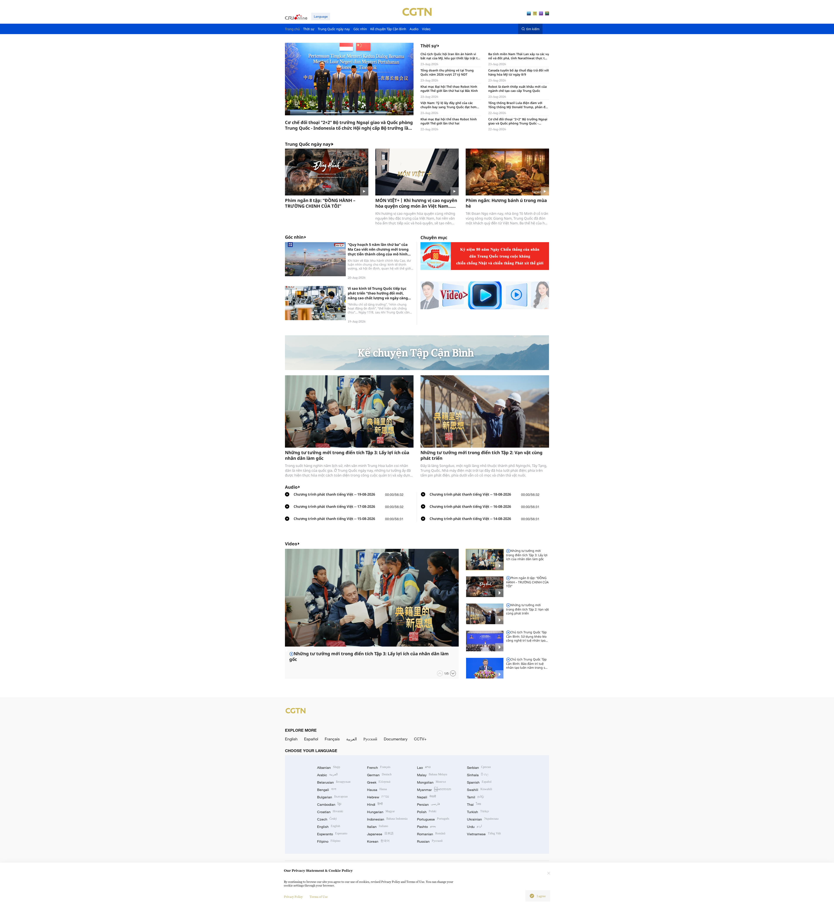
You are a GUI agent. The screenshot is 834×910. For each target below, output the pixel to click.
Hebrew (378, 797)
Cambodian (329, 804)
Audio (291, 487)
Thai (474, 804)
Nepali (426, 797)
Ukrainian (482, 819)
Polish (426, 812)
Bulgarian (332, 797)
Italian (377, 826)
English (291, 738)
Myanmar (434, 790)
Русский (370, 738)
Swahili (479, 790)
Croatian (330, 812)
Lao (424, 767)
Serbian (479, 767)
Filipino (328, 841)
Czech (327, 819)
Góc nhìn (294, 237)
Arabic (327, 775)
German (379, 775)
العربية (351, 738)
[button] (314, 112)
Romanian (431, 834)
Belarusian (333, 782)
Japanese (380, 834)
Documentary (395, 738)
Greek (378, 782)
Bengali (326, 790)
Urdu (474, 826)
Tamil (475, 797)
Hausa (377, 790)
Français (332, 738)
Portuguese (433, 819)
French (378, 767)
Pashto (426, 826)
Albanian (328, 767)
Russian (430, 841)
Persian (428, 804)
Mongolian (431, 782)
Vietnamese (484, 834)
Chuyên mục (433, 237)
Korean (378, 841)
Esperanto (332, 834)
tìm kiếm (532, 29)
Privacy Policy (293, 896)
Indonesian (387, 819)
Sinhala (478, 775)
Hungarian (381, 812)
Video (291, 544)
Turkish (478, 812)
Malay (432, 775)
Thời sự (428, 46)
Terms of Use (319, 896)
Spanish (479, 782)
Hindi (375, 804)
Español (311, 738)
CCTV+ (420, 738)
